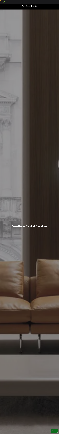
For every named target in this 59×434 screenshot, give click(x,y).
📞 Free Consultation (54, 430)
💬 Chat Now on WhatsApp (54, 432)
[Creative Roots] (3, 2)
